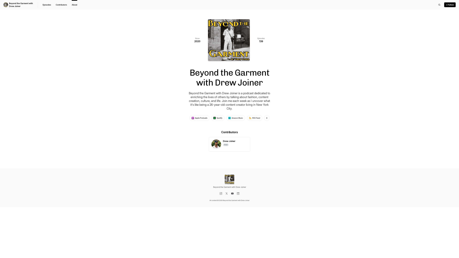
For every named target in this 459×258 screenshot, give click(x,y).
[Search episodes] (439, 4)
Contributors (61, 5)
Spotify (219, 118)
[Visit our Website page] (238, 193)
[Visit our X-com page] (226, 193)
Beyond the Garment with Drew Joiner (21, 4)
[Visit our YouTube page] (232, 193)
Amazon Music (237, 118)
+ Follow (450, 5)
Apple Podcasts (201, 118)
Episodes (47, 5)
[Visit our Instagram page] (221, 193)
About (74, 5)
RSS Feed (256, 118)
